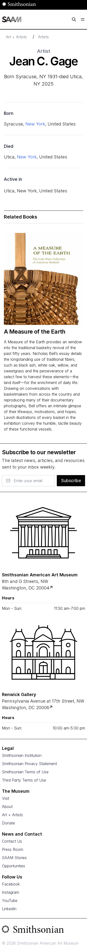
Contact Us (12, 841)
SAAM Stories (14, 857)
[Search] (74, 19)
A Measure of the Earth (34, 331)
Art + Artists (16, 36)
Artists (43, 36)
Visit (5, 798)
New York (35, 123)
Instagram (10, 892)
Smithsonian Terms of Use (25, 771)
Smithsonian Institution (22, 755)
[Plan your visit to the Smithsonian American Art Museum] (43, 533)
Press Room (12, 849)
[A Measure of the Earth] (43, 279)
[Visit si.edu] (43, 930)
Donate (8, 823)
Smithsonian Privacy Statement (29, 763)
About (7, 806)
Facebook (11, 884)
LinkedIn (9, 908)
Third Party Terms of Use (24, 780)
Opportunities (13, 865)
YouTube (9, 900)
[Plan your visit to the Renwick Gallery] (43, 652)
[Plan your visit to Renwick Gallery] (51, 708)
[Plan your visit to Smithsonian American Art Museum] (52, 588)
